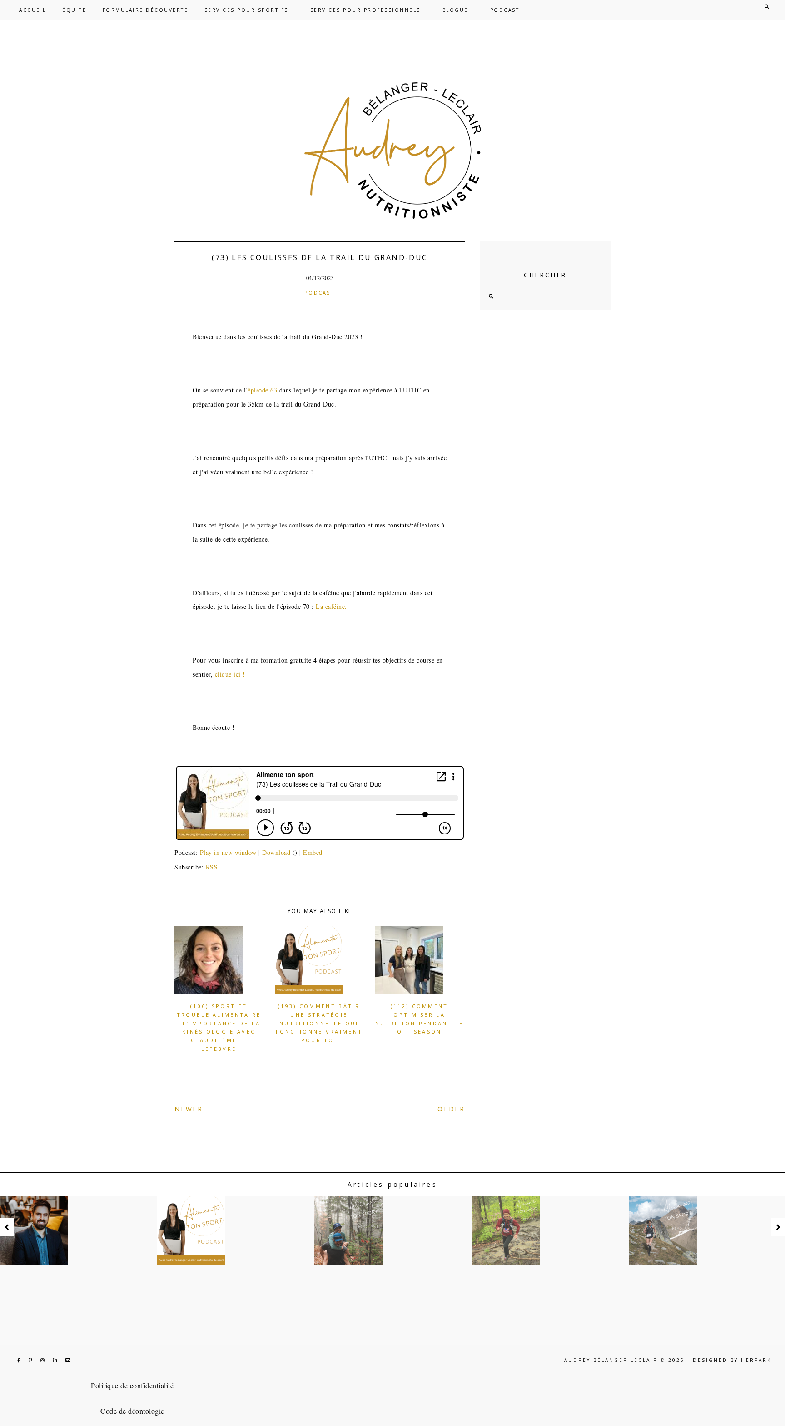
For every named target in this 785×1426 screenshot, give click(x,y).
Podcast (319, 292)
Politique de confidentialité (132, 1385)
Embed (313, 852)
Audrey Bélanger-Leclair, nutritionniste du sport (392, 150)
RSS (212, 867)
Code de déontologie (132, 1411)
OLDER (451, 1109)
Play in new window (228, 852)
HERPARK (756, 1360)
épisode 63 (262, 390)
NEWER (188, 1109)
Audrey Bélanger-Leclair (611, 1360)
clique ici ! (230, 674)
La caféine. (331, 606)
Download (276, 852)
